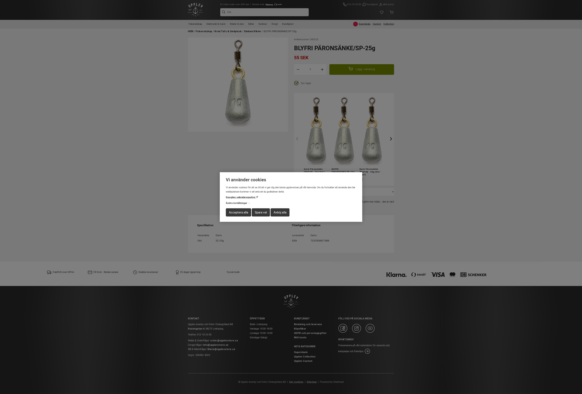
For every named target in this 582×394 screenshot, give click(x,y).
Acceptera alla (238, 212)
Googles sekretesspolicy (241, 197)
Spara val (261, 212)
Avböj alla (280, 212)
